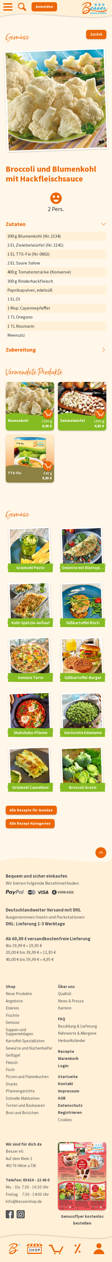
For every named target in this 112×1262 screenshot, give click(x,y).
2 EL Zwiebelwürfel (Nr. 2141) (35, 245)
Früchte (12, 1015)
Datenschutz (70, 1105)
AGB (62, 1098)
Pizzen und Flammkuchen (27, 1076)
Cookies (65, 1120)
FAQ (61, 1018)
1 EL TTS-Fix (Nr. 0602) (28, 254)
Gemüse (13, 1022)
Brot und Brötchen (22, 1112)
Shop (10, 986)
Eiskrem (12, 1008)
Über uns (66, 986)
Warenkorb (68, 1058)
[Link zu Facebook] (10, 1214)
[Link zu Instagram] (21, 1214)
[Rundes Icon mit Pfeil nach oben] (100, 852)
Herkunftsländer (71, 1040)
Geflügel (13, 1055)
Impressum (68, 1091)
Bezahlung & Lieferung (77, 1026)
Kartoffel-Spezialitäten (25, 1040)
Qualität (64, 993)
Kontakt (65, 1083)
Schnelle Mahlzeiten (23, 1098)
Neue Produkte (19, 993)
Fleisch (12, 1062)
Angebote (14, 1000)
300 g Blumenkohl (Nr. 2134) (34, 236)
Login (63, 1065)
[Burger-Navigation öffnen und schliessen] (8, 7)
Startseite (68, 1076)
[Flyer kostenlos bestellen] (82, 1176)
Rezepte (66, 1051)
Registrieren (70, 1112)
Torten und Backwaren (25, 1105)
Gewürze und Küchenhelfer (29, 1048)
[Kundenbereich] (99, 1248)
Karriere (64, 1008)
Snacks (12, 1083)
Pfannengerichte (20, 1091)
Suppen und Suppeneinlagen (19, 1031)
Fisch (10, 1069)
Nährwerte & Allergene (77, 1033)
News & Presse (71, 1000)
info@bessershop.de (24, 1201)
